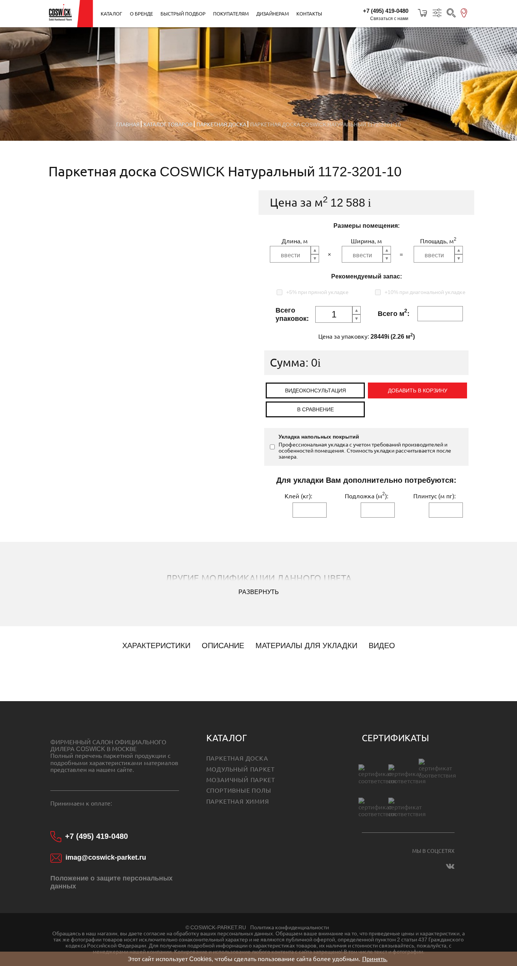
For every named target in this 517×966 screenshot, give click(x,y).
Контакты (309, 13)
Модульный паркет (240, 769)
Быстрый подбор (183, 13)
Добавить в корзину (417, 390)
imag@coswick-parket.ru (105, 857)
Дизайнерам (272, 13)
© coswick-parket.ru (215, 927)
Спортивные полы (238, 790)
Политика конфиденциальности (289, 927)
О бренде (141, 13)
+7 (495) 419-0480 (385, 11)
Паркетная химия (237, 801)
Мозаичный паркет (240, 779)
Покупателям (231, 13)
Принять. (375, 958)
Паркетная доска (237, 758)
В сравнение (315, 409)
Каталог (111, 13)
